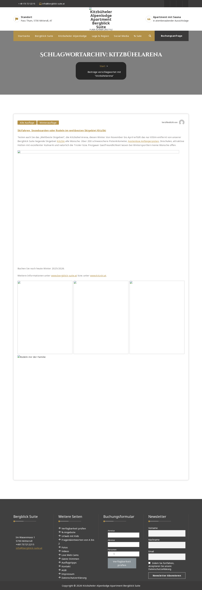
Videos (65, 551)
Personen (112, 549)
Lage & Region (100, 35)
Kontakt (66, 566)
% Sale (138, 35)
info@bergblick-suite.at (29, 548)
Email (151, 551)
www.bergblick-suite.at (64, 275)
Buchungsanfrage (171, 35)
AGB (64, 570)
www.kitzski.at (98, 275)
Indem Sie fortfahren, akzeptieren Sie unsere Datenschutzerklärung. (161, 566)
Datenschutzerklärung (74, 577)
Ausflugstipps (69, 562)
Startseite (24, 35)
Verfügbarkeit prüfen (74, 528)
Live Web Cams (70, 555)
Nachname (154, 539)
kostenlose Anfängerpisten (143, 141)
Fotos (65, 547)
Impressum (68, 573)
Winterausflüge (48, 122)
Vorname (153, 527)
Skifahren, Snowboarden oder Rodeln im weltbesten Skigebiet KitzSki (62, 130)
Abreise (111, 540)
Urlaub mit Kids (70, 536)
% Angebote (68, 532)
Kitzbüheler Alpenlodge (72, 35)
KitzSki (61, 141)
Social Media (121, 35)
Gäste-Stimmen (70, 558)
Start (102, 66)
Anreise (111, 530)
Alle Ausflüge (27, 122)
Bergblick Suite (44, 35)
